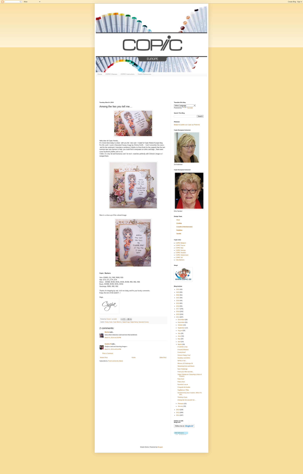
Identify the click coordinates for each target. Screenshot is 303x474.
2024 (178, 289)
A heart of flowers (183, 349)
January (180, 406)
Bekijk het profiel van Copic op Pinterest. (187, 125)
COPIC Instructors (127, 74)
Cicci (178, 220)
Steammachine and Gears (186, 366)
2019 (178, 303)
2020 (178, 300)
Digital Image (126, 322)
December (181, 319)
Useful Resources (144, 74)
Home (100, 74)
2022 (178, 295)
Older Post (163, 357)
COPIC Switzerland (182, 255)
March (180, 344)
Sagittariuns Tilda (183, 390)
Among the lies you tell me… (187, 400)
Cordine (179, 223)
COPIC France (180, 245)
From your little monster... (186, 372)
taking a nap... (182, 360)
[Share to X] (126, 319)
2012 (178, 412)
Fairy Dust (181, 379)
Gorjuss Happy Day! (184, 355)
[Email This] (122, 319)
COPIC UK (179, 257)
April (179, 342)
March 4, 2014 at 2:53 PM (113, 337)
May (179, 339)
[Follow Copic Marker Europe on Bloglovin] (184, 427)
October (180, 325)
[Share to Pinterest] (131, 319)
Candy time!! (182, 352)
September (181, 328)
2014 (178, 317)
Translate (190, 108)
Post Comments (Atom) (115, 361)
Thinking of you (182, 397)
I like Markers (180, 260)
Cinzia (106, 322)
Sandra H (108, 344)
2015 (178, 314)
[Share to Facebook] (128, 319)
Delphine (179, 230)
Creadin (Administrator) (184, 227)
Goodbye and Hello (184, 358)
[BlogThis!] (124, 319)
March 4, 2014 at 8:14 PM (113, 349)
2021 (178, 298)
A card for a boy (182, 347)
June (179, 336)
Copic (110, 322)
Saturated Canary (144, 322)
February (181, 403)
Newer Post (103, 357)
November (181, 322)
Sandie (178, 233)
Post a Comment (107, 353)
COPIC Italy (179, 248)
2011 (178, 415)
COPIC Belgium (181, 243)
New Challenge (183, 369)
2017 (178, 309)
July (179, 333)
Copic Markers (117, 322)
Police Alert (181, 382)
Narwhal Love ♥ (183, 384)
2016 (178, 311)
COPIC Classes (111, 74)
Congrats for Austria (184, 387)
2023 (178, 292)
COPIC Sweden (181, 252)
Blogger (160, 447)
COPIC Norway (181, 250)
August (180, 330)
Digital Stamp (134, 322)
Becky (107, 332)
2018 (178, 306)
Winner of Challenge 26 (185, 363)
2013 (178, 410)
